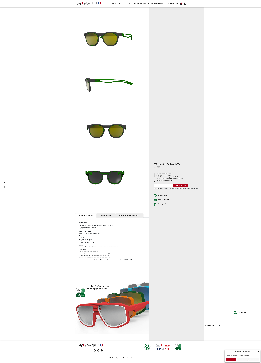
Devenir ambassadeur (162, 3)
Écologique (243, 312)
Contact (175, 3)
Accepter (231, 359)
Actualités (135, 3)
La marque (144, 3)
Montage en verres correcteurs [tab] (129, 215)
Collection (125, 3)
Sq (148, 358)
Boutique (116, 3)
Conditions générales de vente (133, 358)
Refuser (242, 359)
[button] (258, 351)
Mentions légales (115, 358)
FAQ (151, 3)
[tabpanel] (130, 241)
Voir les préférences (253, 359)
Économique (209, 325)
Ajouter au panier (180, 185)
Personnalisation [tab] (106, 215)
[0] (181, 4)
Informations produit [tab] (86, 215)
